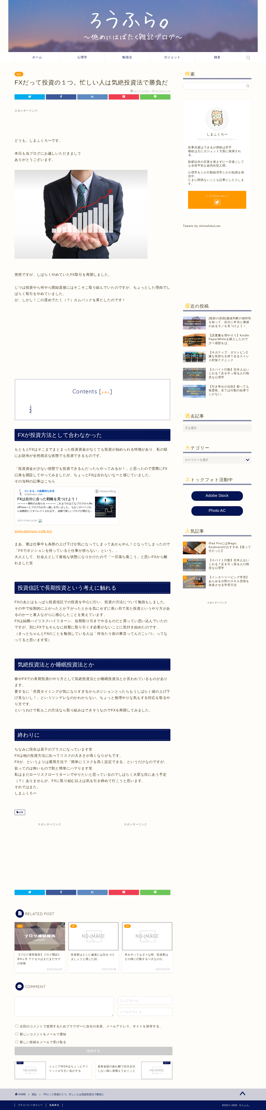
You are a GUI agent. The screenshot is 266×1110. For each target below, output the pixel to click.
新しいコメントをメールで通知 (43, 1034)
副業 (20, 812)
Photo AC (217, 510)
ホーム (37, 57)
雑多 (217, 57)
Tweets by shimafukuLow (201, 225)
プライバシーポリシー (30, 1105)
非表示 (105, 392)
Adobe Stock (217, 495)
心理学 (82, 57)
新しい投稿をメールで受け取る (43, 1042)
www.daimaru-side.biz (33, 531)
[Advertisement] (92, 122)
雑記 (19, 74)
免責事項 (54, 1105)
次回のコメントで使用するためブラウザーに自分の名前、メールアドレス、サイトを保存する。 (91, 1026)
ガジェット (172, 57)
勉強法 (127, 57)
